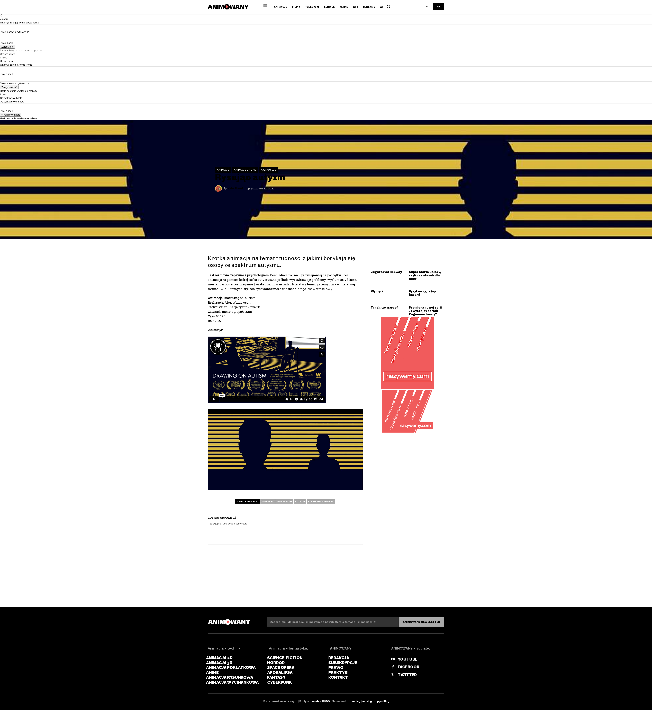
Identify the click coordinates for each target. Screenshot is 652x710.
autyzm (300, 501)
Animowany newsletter (421, 622)
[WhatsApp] (347, 534)
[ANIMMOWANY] (229, 622)
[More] (357, 534)
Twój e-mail (6, 74)
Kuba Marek (235, 188)
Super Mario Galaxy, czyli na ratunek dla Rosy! (425, 275)
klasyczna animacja (320, 501)
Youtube (408, 659)
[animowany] (229, 7)
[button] (388, 7)
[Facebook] (316, 534)
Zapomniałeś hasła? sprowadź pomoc (21, 50)
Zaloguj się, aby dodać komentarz (228, 523)
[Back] (1, 15)
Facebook (408, 667)
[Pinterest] (337, 534)
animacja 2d (284, 501)
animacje (223, 170)
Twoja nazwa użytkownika (14, 31)
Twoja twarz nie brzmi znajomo (246, 584)
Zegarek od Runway (386, 272)
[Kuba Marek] (219, 188)
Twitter (407, 674)
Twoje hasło (6, 42)
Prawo (3, 57)
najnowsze (268, 170)
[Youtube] (393, 659)
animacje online (245, 170)
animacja (267, 501)
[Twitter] (327, 534)
